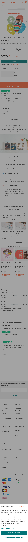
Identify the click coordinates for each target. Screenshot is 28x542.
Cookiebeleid (5, 528)
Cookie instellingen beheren (14, 537)
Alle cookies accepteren (14, 532)
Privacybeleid (13, 528)
